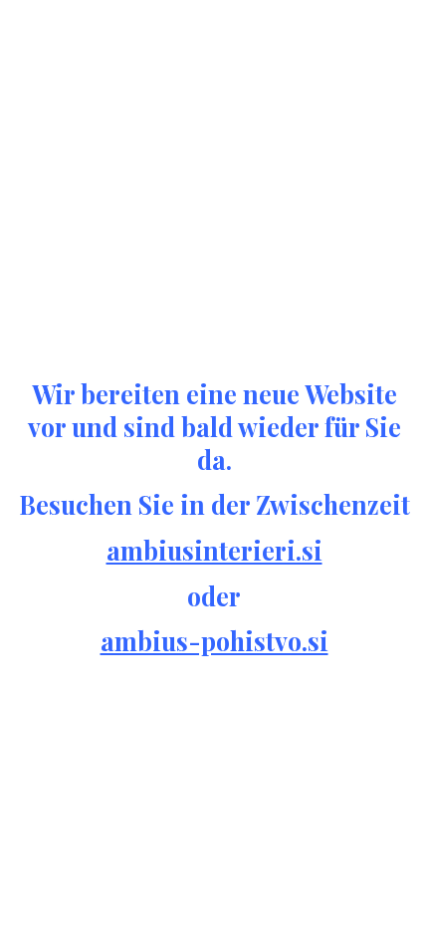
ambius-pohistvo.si (214, 640)
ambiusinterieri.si (214, 550)
